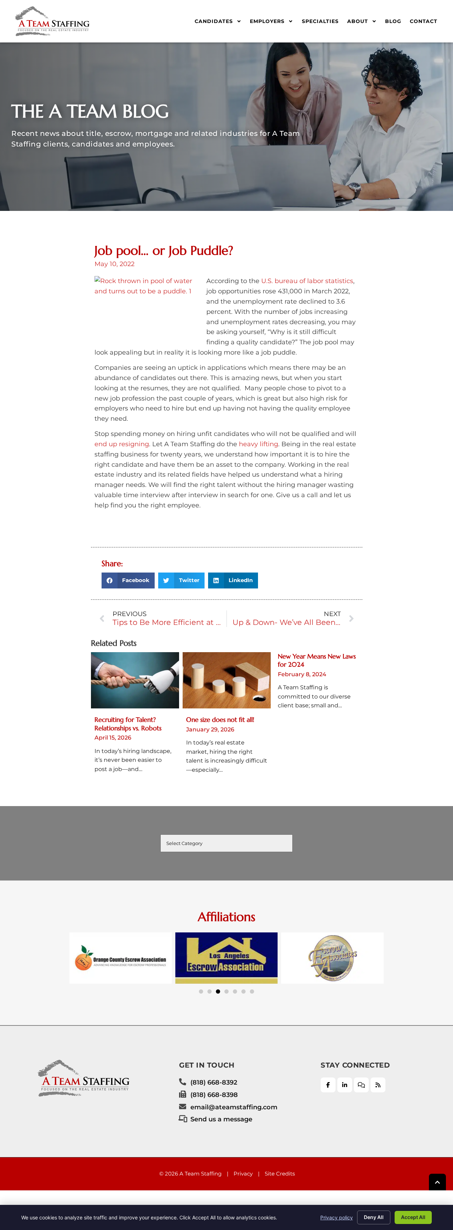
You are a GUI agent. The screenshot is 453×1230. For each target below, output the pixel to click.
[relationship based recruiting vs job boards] (135, 680)
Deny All (374, 1217)
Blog (393, 21)
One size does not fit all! (220, 719)
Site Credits (280, 1173)
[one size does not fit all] (227, 680)
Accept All (413, 1217)
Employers (267, 21)
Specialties (320, 21)
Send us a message (221, 1119)
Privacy (243, 1173)
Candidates (214, 21)
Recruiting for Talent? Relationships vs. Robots (127, 723)
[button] (128, 580)
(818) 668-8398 (214, 1094)
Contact (423, 21)
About (357, 21)
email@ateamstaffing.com (233, 1107)
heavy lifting (258, 444)
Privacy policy (336, 1217)
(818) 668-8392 (213, 1082)
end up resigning (121, 444)
